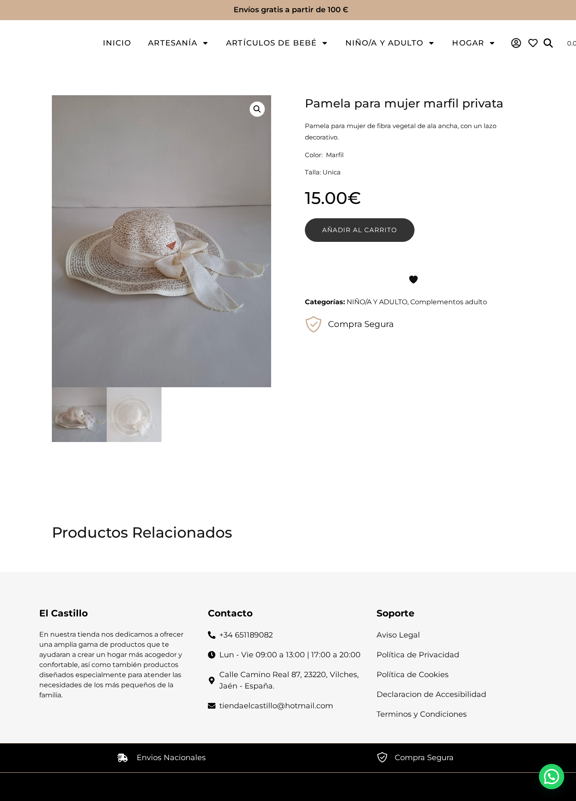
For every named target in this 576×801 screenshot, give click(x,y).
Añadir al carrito (359, 230)
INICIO (117, 43)
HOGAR (468, 43)
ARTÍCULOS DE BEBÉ (271, 43)
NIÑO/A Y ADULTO (384, 43)
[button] (257, 109)
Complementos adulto (448, 302)
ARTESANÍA (172, 43)
